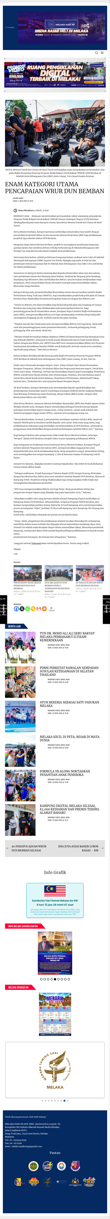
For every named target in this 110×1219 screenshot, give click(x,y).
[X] (21, 608)
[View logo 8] (64, 1101)
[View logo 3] (49, 1101)
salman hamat (18, 198)
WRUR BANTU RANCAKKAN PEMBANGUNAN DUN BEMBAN (27, 585)
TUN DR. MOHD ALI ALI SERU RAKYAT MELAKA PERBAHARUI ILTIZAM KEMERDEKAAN (67, 637)
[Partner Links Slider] (55, 1070)
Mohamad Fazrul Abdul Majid (59, 645)
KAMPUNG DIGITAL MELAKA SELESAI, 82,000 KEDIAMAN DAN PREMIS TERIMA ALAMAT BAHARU (69, 809)
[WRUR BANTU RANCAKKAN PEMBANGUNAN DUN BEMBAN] (28, 573)
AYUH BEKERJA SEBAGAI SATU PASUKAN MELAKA (69, 704)
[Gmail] (38, 608)
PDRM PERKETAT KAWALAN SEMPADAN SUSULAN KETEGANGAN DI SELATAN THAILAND (69, 671)
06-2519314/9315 (17, 1140)
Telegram (36, 543)
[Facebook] (16, 608)
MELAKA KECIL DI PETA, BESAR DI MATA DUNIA (70, 738)
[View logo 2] (45, 1101)
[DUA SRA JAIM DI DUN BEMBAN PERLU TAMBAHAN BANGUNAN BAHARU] (59, 573)
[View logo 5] (55, 1101)
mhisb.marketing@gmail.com (27, 1146)
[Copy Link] (33, 608)
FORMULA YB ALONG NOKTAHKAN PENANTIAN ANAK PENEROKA (65, 773)
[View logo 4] (52, 1101)
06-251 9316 (16, 1143)
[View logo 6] (58, 1101)
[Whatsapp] (27, 608)
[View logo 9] (68, 1101)
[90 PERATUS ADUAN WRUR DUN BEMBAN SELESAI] (90, 573)
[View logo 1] (42, 1101)
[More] (44, 608)
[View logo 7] (61, 1101)
